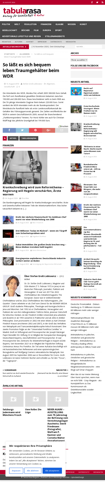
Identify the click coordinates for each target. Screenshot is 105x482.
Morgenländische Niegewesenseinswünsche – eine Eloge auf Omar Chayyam (85, 366)
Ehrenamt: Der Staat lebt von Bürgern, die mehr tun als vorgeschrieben (92, 189)
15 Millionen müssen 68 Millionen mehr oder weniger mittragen (85, 310)
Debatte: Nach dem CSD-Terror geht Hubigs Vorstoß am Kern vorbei (92, 282)
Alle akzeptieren (52, 470)
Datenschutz (56, 42)
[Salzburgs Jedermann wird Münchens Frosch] (13, 399)
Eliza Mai (25, 198)
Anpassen (16, 470)
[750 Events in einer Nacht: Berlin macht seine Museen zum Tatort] (76, 149)
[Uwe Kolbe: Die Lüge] (35, 399)
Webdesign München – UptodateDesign (68, 477)
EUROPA (47, 30)
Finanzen (46, 24)
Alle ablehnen (33, 470)
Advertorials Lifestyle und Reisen (21, 36)
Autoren (18, 42)
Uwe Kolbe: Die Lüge (33, 411)
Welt (17, 24)
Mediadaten (71, 42)
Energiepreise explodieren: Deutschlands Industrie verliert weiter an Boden (41, 259)
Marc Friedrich (37, 223)
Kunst (83, 24)
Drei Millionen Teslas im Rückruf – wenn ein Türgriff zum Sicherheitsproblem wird (41, 232)
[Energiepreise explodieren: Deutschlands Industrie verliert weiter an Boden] (8, 261)
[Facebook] (92, 2)
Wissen (72, 24)
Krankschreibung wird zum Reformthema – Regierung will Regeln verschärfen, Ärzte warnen (33, 190)
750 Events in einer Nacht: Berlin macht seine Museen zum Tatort (93, 150)
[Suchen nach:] (88, 46)
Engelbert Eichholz (39, 236)
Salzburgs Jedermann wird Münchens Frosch (12, 412)
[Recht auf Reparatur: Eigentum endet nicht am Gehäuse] (76, 91)
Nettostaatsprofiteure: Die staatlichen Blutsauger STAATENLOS (82, 321)
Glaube (59, 24)
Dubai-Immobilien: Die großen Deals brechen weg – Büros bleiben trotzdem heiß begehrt (41, 245)
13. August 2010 (12, 84)
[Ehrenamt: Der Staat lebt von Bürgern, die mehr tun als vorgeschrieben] (76, 187)
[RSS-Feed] (102, 2)
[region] (35, 459)
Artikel (13, 138)
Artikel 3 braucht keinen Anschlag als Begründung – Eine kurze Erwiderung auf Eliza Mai (93, 264)
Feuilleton (30, 24)
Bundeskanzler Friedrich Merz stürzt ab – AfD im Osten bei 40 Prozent (92, 169)
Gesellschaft (9, 30)
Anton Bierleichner (39, 250)
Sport (58, 30)
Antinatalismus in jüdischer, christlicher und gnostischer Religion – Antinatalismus (83, 337)
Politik (6, 24)
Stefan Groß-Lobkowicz (32, 84)
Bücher (25, 30)
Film (36, 30)
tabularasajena (28, 138)
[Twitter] (97, 2)
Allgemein (51, 84)
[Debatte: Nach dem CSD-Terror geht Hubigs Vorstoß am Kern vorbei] (76, 282)
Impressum (42, 42)
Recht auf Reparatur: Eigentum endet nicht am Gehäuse (92, 91)
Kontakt (29, 42)
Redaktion (6, 42)
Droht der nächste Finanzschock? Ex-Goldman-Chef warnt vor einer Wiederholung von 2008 (41, 218)
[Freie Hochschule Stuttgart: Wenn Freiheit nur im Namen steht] (76, 109)
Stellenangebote (55, 36)
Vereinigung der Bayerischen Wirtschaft (47, 264)
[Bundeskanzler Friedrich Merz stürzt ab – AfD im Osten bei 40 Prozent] (76, 167)
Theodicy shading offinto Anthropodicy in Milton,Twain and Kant (85, 346)
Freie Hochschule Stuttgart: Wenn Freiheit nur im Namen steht (91, 109)
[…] (24, 208)
